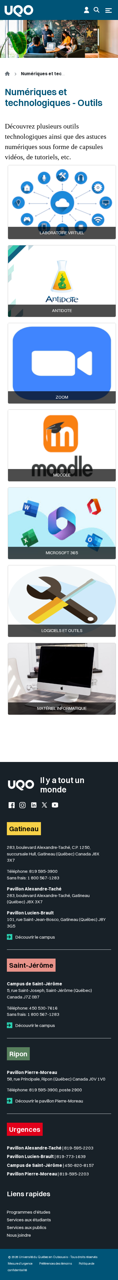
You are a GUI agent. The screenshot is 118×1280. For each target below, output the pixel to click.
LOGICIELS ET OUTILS (62, 630)
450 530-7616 (43, 1008)
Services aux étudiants (29, 1219)
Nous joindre (19, 1235)
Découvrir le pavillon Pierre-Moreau (49, 1101)
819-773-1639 (71, 1156)
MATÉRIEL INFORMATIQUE (61, 708)
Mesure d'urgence (20, 1263)
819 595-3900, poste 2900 (55, 1090)
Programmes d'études (28, 1212)
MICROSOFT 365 (62, 552)
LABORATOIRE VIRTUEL (62, 232)
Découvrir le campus (35, 937)
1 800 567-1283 (43, 877)
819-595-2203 (78, 1148)
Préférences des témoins (55, 1263)
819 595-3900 (43, 871)
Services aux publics (26, 1227)
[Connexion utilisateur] (86, 10)
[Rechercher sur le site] (96, 10)
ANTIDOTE (62, 310)
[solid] (11, 937)
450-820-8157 (79, 1165)
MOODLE (61, 475)
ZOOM (62, 397)
